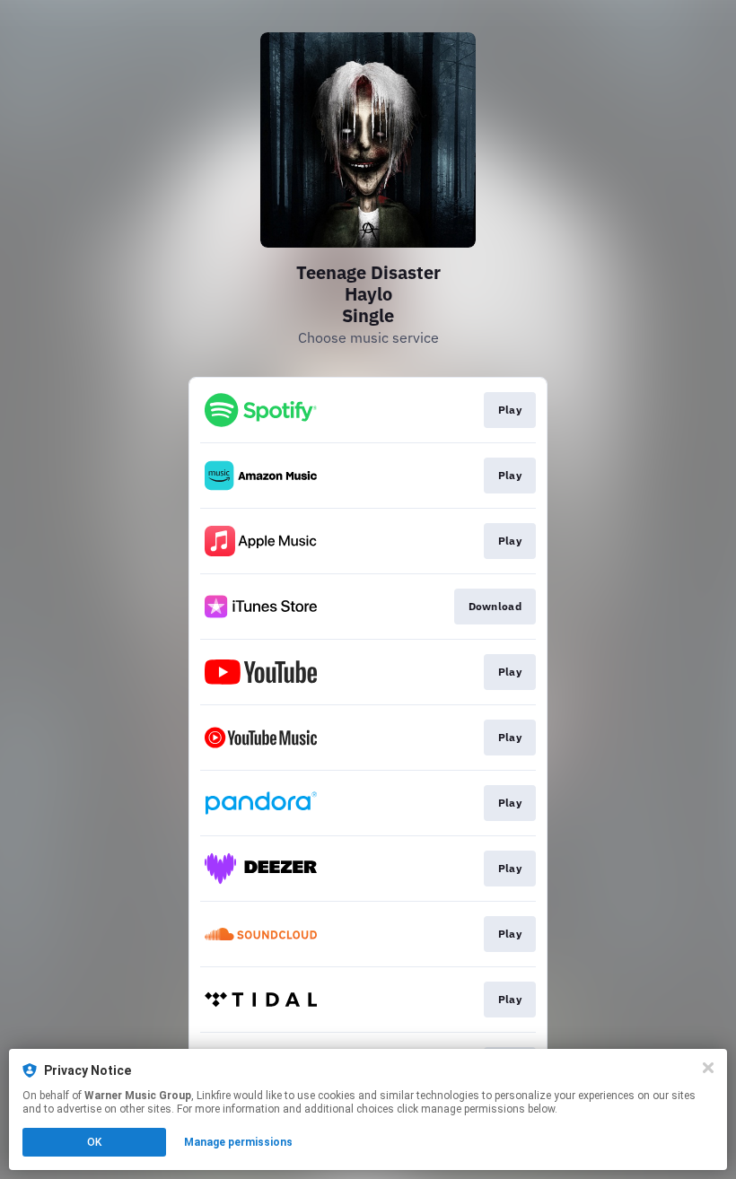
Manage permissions (238, 1142)
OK (94, 1142)
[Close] (708, 1067)
